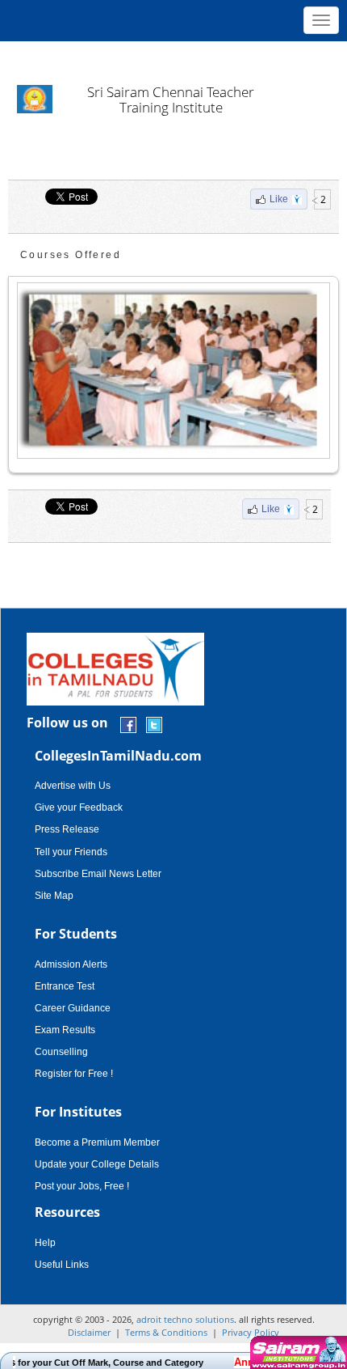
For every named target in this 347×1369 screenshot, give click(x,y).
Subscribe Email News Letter (98, 873)
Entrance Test (64, 986)
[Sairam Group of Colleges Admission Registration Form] (296, 1352)
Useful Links (62, 1264)
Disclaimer (89, 1332)
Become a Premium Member (97, 1142)
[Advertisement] (173, 56)
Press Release (67, 829)
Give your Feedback (79, 807)
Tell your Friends (71, 852)
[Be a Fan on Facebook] (128, 724)
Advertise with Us (73, 785)
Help (45, 1242)
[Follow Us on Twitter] (154, 724)
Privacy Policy (250, 1332)
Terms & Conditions (166, 1332)
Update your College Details (97, 1164)
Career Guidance (73, 1008)
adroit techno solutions (185, 1319)
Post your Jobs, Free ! (82, 1186)
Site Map (54, 895)
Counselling (61, 1051)
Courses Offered (70, 255)
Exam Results (65, 1030)
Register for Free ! (74, 1073)
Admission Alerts (71, 964)
